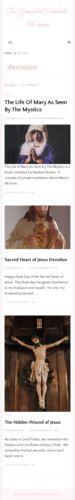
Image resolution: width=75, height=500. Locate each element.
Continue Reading (17, 192)
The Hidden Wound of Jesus (33, 422)
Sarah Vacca (15, 118)
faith (8, 94)
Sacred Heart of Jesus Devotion (36, 259)
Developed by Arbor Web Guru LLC (37, 494)
